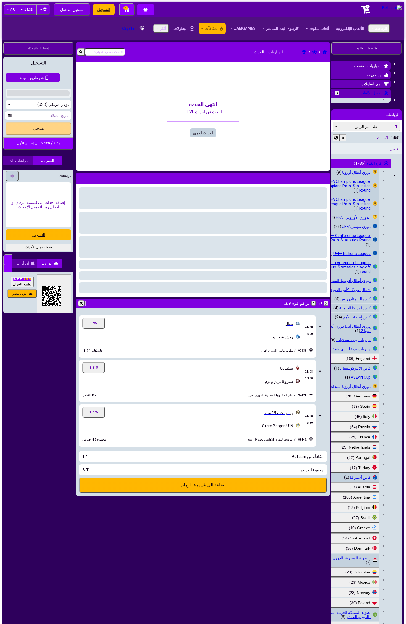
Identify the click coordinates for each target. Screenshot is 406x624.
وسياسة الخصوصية (20, 252)
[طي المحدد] (343, 171)
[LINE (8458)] (324, 51)
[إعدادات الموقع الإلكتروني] (43, 9)
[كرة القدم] (314, 51)
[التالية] (313, 303)
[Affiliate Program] (145, 9)
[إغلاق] (7, 390)
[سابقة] (337, 93)
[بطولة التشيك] (304, 51)
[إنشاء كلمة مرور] (28, 223)
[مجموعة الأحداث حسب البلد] (336, 171)
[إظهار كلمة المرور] (13, 223)
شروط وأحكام (49, 252)
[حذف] (81, 303)
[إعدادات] (12, 303)
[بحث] (81, 52)
